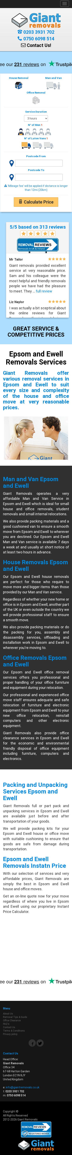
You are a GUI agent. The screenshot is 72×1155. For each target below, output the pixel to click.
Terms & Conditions (14, 1030)
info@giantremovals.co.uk (22, 1087)
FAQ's (6, 1024)
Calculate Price (38, 202)
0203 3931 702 (38, 32)
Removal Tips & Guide (15, 1017)
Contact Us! (38, 45)
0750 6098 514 (38, 39)
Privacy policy (10, 1034)
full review (44, 291)
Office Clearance (12, 1020)
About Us (8, 1013)
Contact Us (9, 1027)
